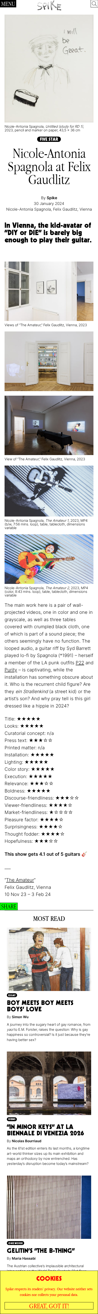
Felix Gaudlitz (65, 209)
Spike (52, 198)
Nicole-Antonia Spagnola (28, 209)
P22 (80, 662)
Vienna (86, 209)
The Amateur (20, 880)
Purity (11, 670)
